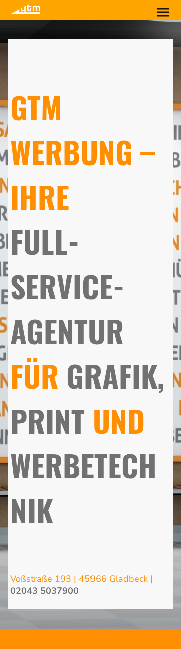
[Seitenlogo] (25, 9)
